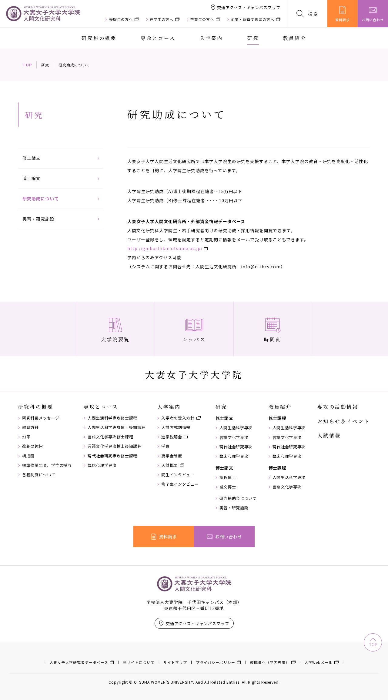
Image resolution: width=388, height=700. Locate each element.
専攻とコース (158, 38)
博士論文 (31, 178)
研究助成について (40, 199)
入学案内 (211, 38)
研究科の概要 (99, 38)
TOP (27, 64)
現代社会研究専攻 (236, 447)
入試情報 (329, 435)
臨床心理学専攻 (102, 465)
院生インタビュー (177, 474)
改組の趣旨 (32, 446)
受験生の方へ (121, 19)
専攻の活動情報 (337, 407)
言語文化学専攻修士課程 (110, 437)
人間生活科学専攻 (236, 427)
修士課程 (277, 418)
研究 (253, 38)
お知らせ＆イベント (343, 421)
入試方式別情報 (175, 427)
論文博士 (227, 487)
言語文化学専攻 (234, 437)
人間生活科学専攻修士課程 (112, 418)
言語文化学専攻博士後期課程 (114, 446)
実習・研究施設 (38, 219)
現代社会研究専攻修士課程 (112, 456)
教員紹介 (294, 38)
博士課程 (277, 468)
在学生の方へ (161, 19)
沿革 (26, 437)
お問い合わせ (373, 19)
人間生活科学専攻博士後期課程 (117, 427)
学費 (165, 446)
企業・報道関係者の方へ (252, 19)
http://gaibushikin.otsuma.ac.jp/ (164, 248)
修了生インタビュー (180, 484)
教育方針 (30, 427)
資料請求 (342, 19)
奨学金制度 (171, 456)
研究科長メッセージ (40, 418)
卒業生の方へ (202, 19)
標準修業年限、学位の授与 (47, 465)
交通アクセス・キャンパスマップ (248, 7)
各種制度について (38, 474)
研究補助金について (238, 498)
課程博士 (227, 477)
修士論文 (31, 158)
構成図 (28, 456)
